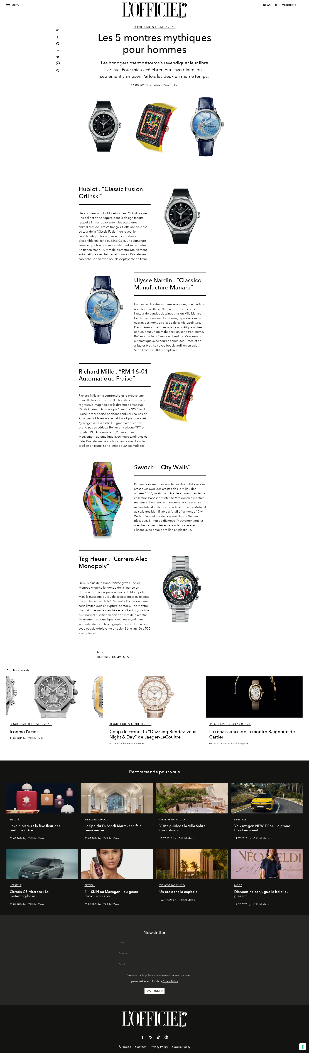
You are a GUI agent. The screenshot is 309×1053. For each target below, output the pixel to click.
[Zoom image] (181, 215)
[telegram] (58, 70)
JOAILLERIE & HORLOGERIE (155, 27)
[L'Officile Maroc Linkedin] (166, 1038)
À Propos (125, 1047)
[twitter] (58, 57)
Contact (140, 1047)
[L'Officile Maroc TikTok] (158, 1038)
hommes (118, 657)
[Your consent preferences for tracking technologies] (302, 1046)
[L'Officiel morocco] (154, 10)
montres (103, 657)
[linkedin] (58, 50)
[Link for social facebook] (142, 1038)
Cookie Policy (181, 1047)
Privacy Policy (170, 981)
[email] (58, 31)
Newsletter (271, 5)
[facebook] (58, 37)
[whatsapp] (58, 64)
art (129, 657)
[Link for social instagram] (150, 1038)
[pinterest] (58, 44)
